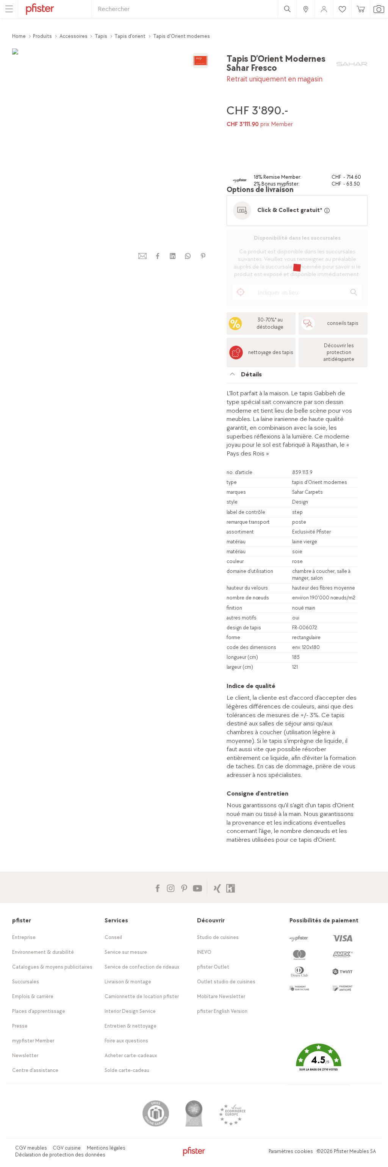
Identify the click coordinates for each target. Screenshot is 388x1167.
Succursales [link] (25, 981)
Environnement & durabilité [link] (43, 952)
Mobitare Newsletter (221, 996)
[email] (142, 256)
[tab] (292, 376)
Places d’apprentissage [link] (38, 1011)
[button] (318, 1063)
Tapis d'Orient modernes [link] (181, 36)
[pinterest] (203, 256)
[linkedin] (172, 256)
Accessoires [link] (73, 36)
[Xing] (217, 887)
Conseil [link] (113, 937)
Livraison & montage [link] (128, 981)
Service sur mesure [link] (126, 952)
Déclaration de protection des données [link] (60, 1154)
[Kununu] (230, 887)
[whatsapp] (188, 256)
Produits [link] (42, 36)
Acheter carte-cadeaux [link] (131, 1055)
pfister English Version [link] (222, 1011)
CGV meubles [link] (31, 1148)
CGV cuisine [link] (67, 1148)
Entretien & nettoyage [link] (130, 1026)
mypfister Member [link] (33, 1041)
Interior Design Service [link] (130, 1011)
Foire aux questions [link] (126, 1041)
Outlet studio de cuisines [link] (226, 981)
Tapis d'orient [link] (130, 36)
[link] (305, 9)
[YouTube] (197, 887)
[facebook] (157, 256)
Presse (20, 1026)
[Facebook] (157, 887)
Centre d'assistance (35, 1070)
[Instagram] (170, 887)
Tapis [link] (101, 36)
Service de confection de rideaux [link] (142, 967)
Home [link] (19, 36)
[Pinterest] (184, 887)
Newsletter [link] (25, 1055)
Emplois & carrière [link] (32, 996)
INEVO (204, 952)
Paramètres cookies (291, 1151)
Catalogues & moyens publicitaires (52, 967)
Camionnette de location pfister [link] (142, 996)
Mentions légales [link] (106, 1148)
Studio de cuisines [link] (218, 937)
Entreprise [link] (24, 937)
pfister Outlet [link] (213, 967)
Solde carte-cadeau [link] (127, 1070)
